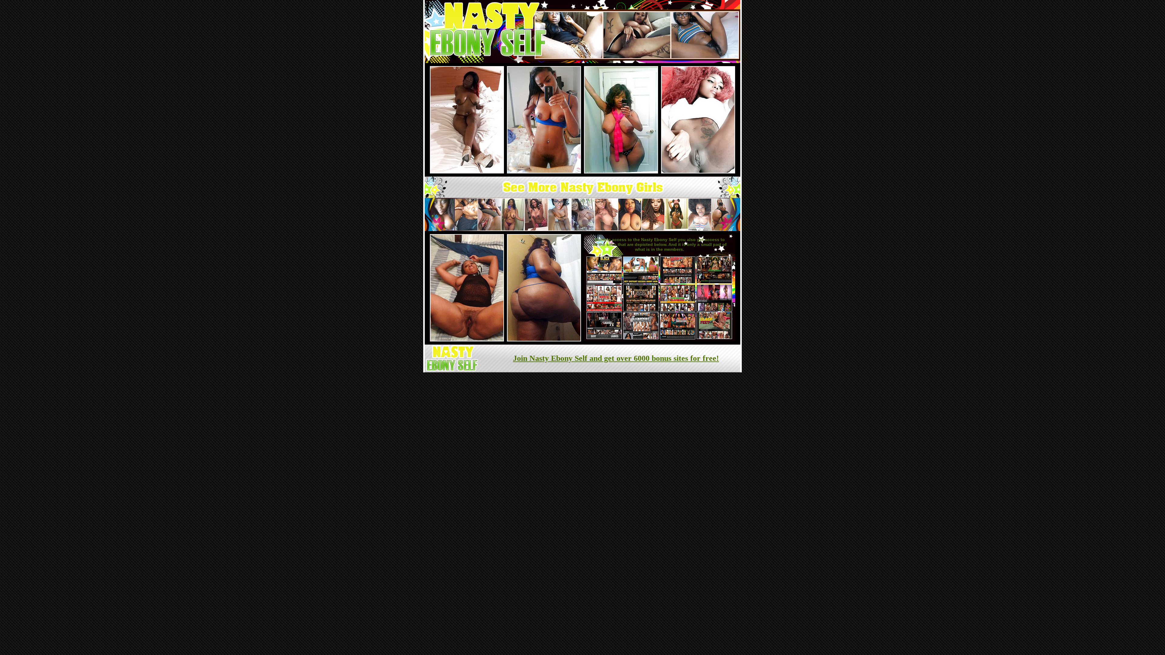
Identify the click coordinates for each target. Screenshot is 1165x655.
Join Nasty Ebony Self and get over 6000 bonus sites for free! (616, 358)
